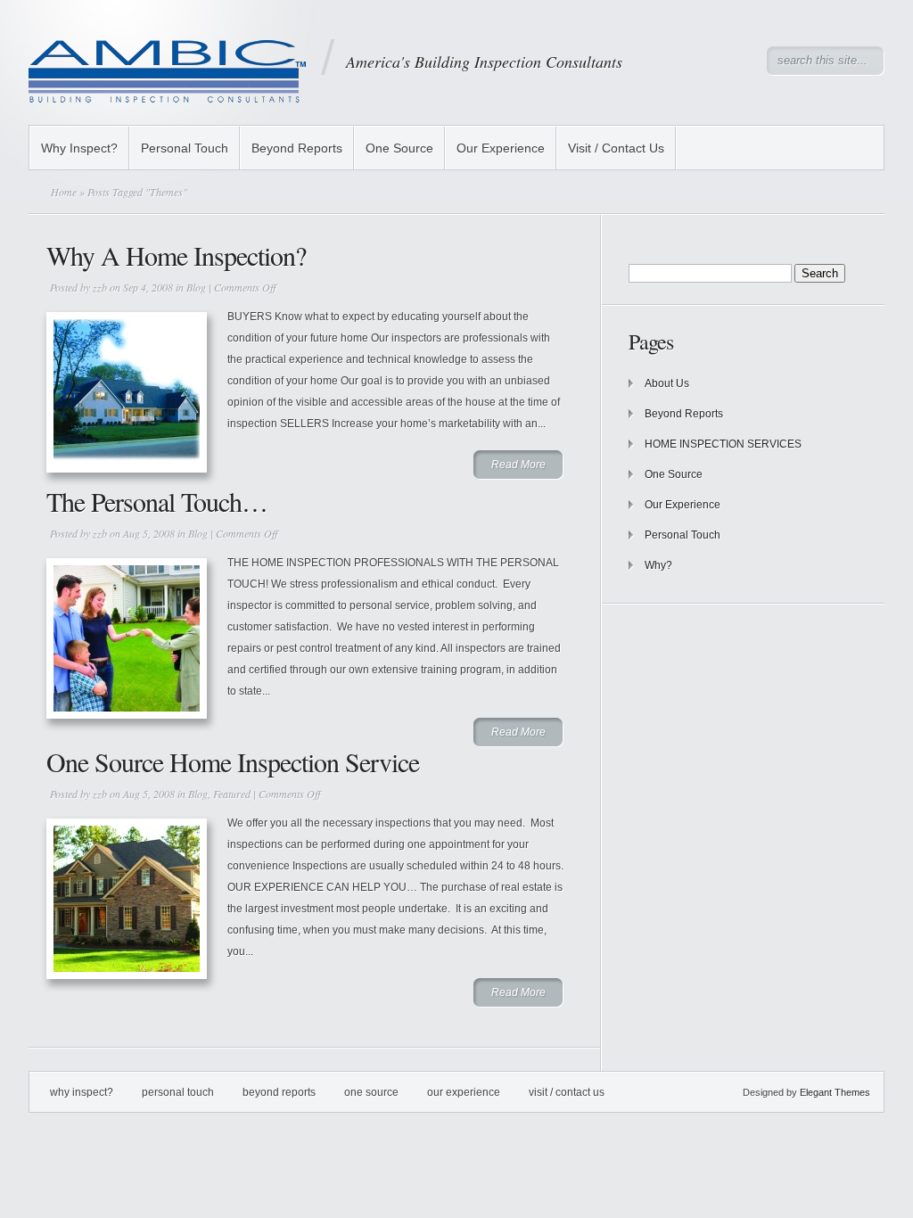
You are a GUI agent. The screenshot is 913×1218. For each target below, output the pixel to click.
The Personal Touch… (156, 501)
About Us (667, 383)
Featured (232, 793)
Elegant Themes (835, 1092)
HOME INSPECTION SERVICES (724, 444)
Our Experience (500, 148)
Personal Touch (184, 148)
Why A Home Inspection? (176, 255)
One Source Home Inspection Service (232, 761)
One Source (399, 148)
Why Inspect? (79, 148)
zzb (100, 287)
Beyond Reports (296, 148)
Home (64, 192)
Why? (658, 565)
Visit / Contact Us (616, 148)
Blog (196, 287)
